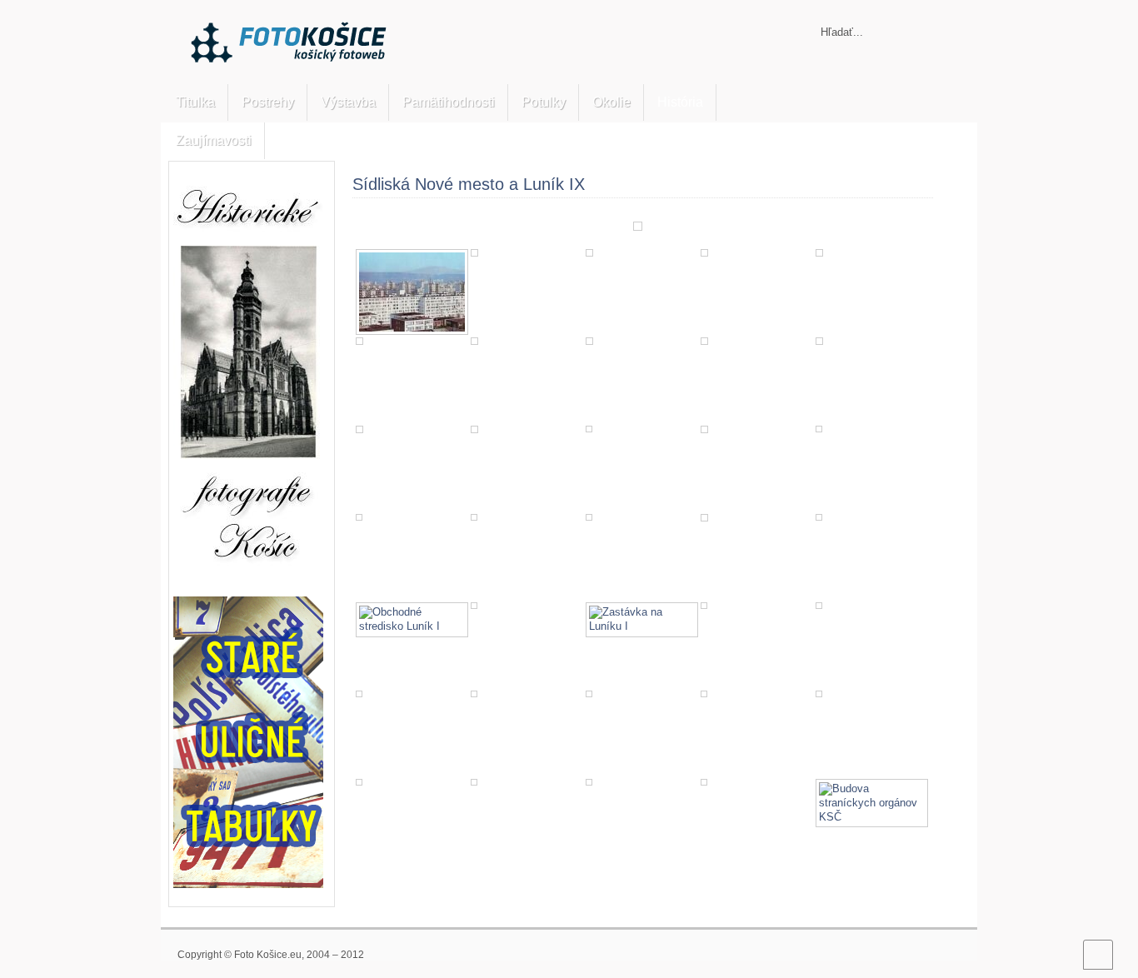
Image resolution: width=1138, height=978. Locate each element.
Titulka (195, 102)
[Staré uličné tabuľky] (248, 884)
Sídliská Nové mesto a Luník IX (468, 184)
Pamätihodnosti (448, 102)
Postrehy (268, 102)
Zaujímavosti (214, 140)
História (680, 102)
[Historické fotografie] (248, 578)
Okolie (611, 102)
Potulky (544, 102)
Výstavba (348, 102)
